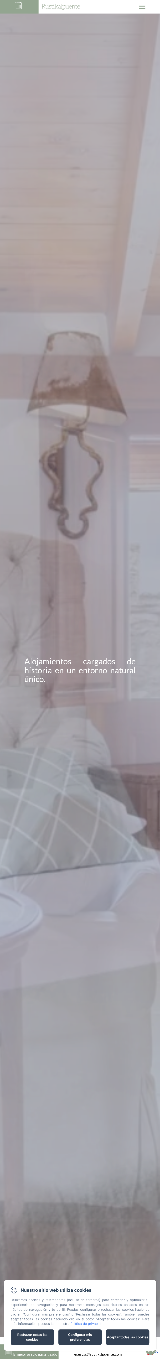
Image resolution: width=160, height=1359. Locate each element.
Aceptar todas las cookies (127, 1337)
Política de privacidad (87, 1324)
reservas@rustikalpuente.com (97, 1354)
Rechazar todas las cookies (32, 1337)
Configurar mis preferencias (80, 1337)
